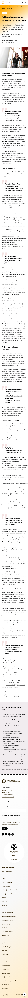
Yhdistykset (5, 988)
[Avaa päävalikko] (25, 2)
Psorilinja (4, 901)
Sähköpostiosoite (7, 806)
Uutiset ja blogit (6, 947)
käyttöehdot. (14, 824)
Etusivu (3, 6)
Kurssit (4, 897)
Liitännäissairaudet (7, 882)
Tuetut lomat (5, 905)
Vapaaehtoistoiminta (8, 912)
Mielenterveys (6, 924)
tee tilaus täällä (10, 685)
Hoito (3, 878)
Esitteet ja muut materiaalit (9, 890)
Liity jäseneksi (6, 977)
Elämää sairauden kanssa (9, 916)
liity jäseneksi (21, 685)
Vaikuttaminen (6, 973)
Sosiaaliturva (5, 935)
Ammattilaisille (6, 886)
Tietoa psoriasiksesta (8, 867)
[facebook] (6, 834)
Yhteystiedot (5, 984)
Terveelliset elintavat (8, 920)
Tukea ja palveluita (7, 894)
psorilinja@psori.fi (14, 853)
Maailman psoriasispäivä (9, 958)
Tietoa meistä (5, 969)
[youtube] (12, 834)
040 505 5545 (14, 851)
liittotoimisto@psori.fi (8, 797)
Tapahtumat (5, 954)
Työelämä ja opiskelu (7, 931)
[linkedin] (9, 834)
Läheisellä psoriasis (7, 928)
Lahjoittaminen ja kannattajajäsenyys (12, 980)
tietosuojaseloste (6, 824)
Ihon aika (11, 6)
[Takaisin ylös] (24, 994)
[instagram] (3, 834)
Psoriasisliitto (6, 965)
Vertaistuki (5, 909)
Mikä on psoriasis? (7, 871)
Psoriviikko (5, 961)
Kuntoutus (5, 939)
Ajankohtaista (6, 943)
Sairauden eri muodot (8, 875)
